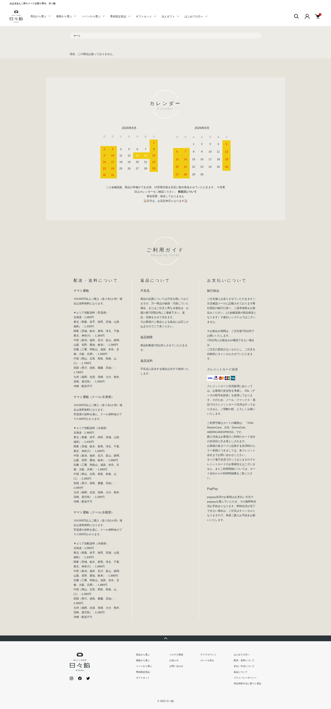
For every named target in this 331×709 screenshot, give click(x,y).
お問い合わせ (176, 666)
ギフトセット (144, 16)
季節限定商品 (118, 16)
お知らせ (174, 660)
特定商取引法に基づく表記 (247, 683)
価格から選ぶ (64, 16)
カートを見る (207, 660)
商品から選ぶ (38, 16)
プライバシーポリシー (245, 677)
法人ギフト (168, 16)
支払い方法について (244, 666)
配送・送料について (244, 660)
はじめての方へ (193, 16)
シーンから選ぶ (91, 16)
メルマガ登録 (176, 654)
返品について (240, 672)
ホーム (77, 35)
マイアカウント (208, 654)
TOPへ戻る (165, 638)
